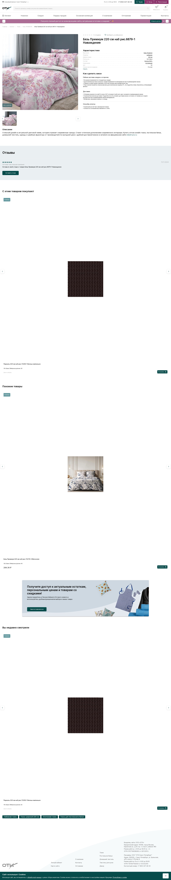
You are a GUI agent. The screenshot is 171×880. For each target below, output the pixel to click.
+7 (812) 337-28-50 (125, 2)
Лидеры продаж (59, 16)
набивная (149, 55)
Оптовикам (126, 16)
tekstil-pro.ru (132, 135)
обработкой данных (34, 877)
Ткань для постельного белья (72, 817)
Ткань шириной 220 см (30, 817)
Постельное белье (106, 856)
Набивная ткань (10, 817)
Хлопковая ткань (49, 817)
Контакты (165, 16)
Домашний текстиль (107, 859)
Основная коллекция (84, 16)
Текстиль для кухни (106, 862)
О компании (107, 16)
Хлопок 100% (148, 61)
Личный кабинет (56, 862)
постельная (148, 63)
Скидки (41, 16)
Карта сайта (55, 866)
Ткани (102, 852)
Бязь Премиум (148, 53)
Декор (102, 866)
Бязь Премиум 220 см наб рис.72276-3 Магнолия (21, 559)
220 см (150, 57)
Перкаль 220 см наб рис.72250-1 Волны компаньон (22, 364)
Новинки (24, 16)
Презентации (146, 16)
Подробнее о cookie (120, 877)
